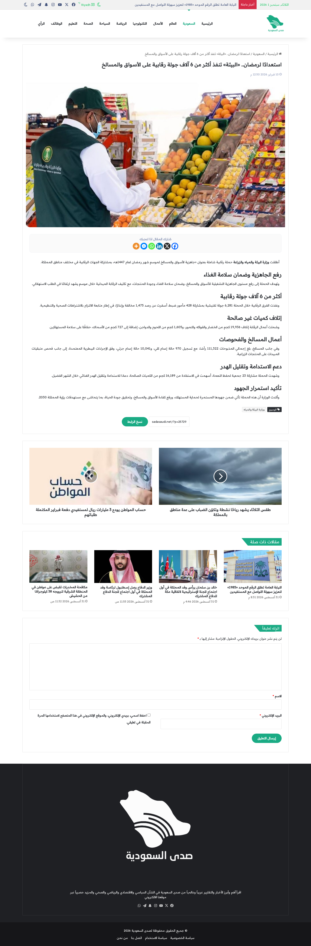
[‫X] (166, 905)
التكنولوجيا (140, 23)
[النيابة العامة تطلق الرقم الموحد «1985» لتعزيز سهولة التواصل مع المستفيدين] (253, 566)
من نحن (122, 938)
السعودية (189, 23)
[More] (136, 246)
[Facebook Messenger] (143, 246)
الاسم (277, 696)
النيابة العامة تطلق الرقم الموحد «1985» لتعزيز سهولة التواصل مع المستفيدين (254, 589)
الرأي (41, 23)
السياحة (104, 23)
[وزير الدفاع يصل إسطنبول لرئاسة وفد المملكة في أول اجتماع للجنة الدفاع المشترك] (123, 566)
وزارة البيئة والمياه (254, 409)
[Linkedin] (159, 246)
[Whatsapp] (151, 246)
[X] (167, 246)
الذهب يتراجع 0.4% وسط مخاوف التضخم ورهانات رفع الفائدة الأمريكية (189, 4)
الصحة (88, 23)
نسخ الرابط (134, 422)
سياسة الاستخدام (156, 938)
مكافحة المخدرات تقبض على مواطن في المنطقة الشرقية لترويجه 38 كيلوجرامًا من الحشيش (59, 591)
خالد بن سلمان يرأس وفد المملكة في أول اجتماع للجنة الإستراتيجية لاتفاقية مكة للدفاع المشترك (188, 591)
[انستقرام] (155, 905)
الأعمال (158, 23)
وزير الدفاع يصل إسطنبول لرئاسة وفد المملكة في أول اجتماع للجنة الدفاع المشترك (126, 591)
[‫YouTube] (161, 905)
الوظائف (56, 23)
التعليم (73, 23)
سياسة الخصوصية (182, 938)
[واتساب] (139, 905)
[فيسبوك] (172, 905)
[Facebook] (174, 246)
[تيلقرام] (144, 905)
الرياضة (121, 23)
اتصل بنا (136, 938)
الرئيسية (207, 23)
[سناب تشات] (150, 905)
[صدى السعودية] (275, 23)
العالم (172, 23)
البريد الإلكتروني (271, 715)
